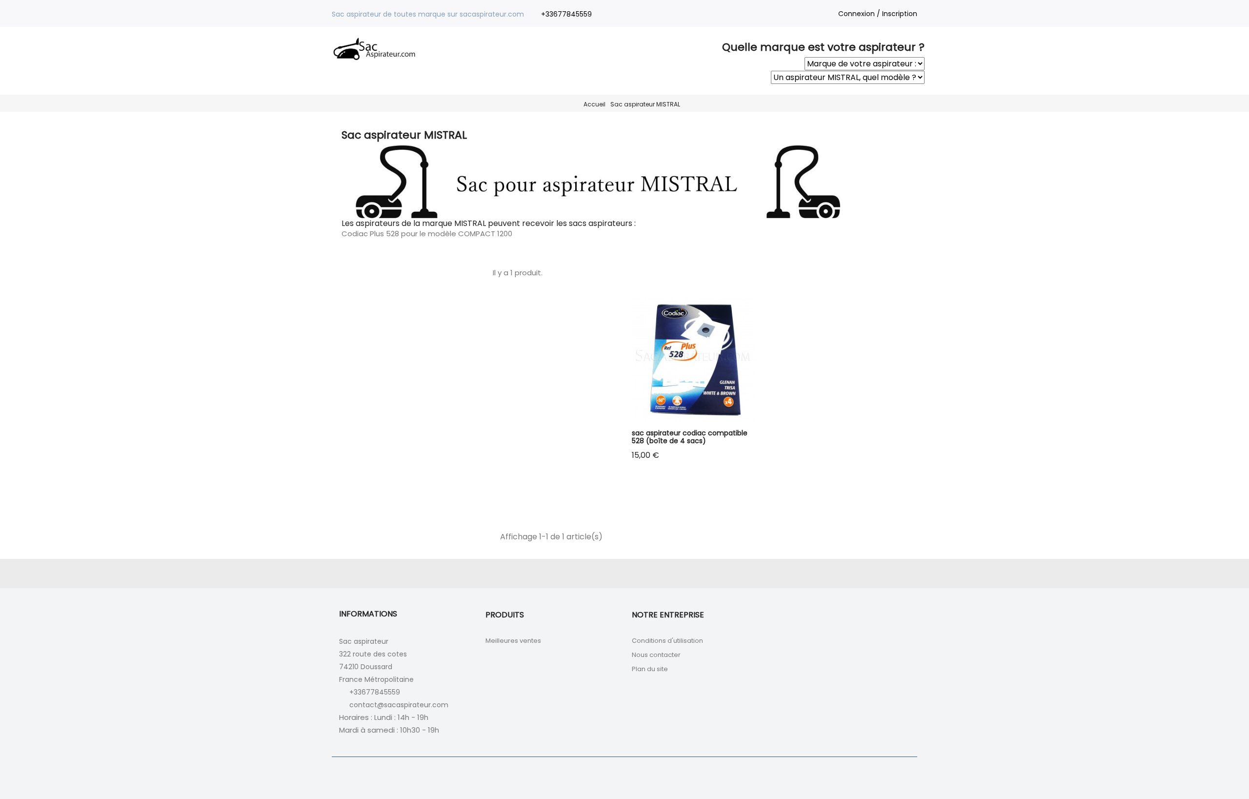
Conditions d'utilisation (667, 640)
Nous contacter (656, 654)
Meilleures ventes (513, 640)
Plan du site (650, 669)
